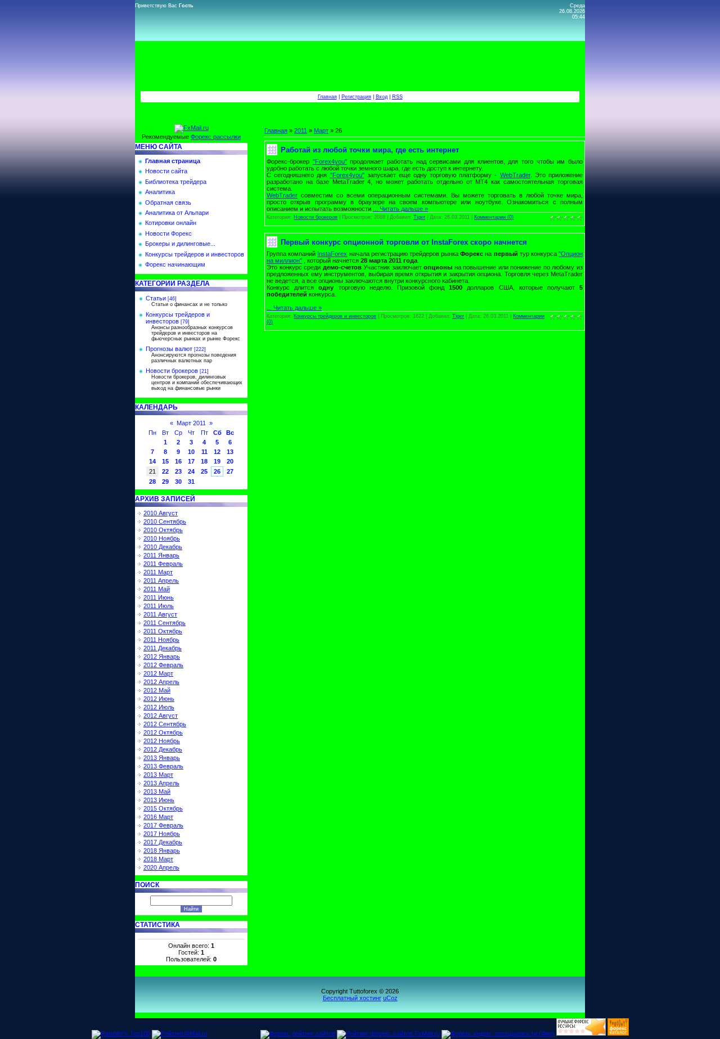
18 (204, 461)
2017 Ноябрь (161, 833)
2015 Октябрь (163, 808)
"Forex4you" (330, 161)
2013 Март (158, 774)
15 (165, 461)
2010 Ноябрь (161, 538)
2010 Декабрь (162, 546)
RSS (397, 97)
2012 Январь (161, 656)
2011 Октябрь (162, 631)
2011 (300, 130)
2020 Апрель (161, 867)
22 (165, 471)
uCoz (390, 998)
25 (204, 471)
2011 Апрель (161, 580)
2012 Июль (158, 707)
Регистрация (356, 97)
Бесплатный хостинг (352, 998)
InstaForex (332, 253)
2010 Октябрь (163, 530)
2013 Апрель (161, 783)
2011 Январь (161, 555)
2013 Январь (161, 757)
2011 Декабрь (162, 648)
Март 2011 (191, 423)
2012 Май (156, 690)
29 (165, 481)
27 (230, 471)
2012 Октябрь (163, 732)
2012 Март (158, 673)
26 (217, 471)
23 (178, 471)
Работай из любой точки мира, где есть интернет (370, 150)
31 (191, 481)
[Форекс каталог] (618, 1033)
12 (217, 451)
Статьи (156, 298)
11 (204, 451)
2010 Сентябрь (164, 521)
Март (321, 130)
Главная (327, 97)
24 (191, 471)
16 (178, 461)
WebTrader (515, 175)
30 (178, 481)
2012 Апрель (161, 681)
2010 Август (160, 513)
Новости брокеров (172, 370)
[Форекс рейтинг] (581, 1033)
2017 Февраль (163, 825)
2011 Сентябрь (164, 622)
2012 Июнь (158, 698)
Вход (382, 97)
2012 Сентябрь (164, 724)
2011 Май (156, 589)
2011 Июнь (158, 597)
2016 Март (158, 816)
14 (152, 461)
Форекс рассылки (216, 136)
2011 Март (158, 572)
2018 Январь (161, 850)
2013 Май (156, 791)
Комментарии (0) (494, 217)
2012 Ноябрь (161, 740)
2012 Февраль (163, 665)
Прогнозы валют (169, 348)
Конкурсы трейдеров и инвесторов (178, 318)
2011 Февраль (163, 563)
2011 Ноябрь (161, 639)
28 (152, 481)
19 (217, 461)
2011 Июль (158, 605)
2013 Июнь (158, 800)
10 (191, 451)
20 (230, 461)
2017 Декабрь (162, 842)
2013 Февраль (163, 766)
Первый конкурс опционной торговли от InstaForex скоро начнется (404, 242)
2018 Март (158, 859)
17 (191, 461)
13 (230, 451)
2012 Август (160, 715)
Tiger (419, 217)
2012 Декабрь (162, 749)
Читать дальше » (404, 208)
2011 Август (160, 614)
